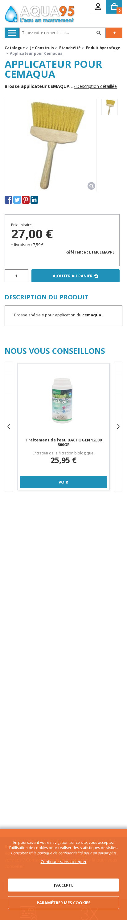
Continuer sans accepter (64, 861)
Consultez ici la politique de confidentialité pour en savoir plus (63, 853)
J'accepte (63, 885)
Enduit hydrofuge (103, 47)
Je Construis (42, 47)
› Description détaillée (95, 86)
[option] (109, 107)
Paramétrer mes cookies (64, 902)
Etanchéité (70, 47)
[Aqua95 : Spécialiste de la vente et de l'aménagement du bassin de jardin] (40, 14)
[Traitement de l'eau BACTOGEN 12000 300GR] (63, 401)
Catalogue (15, 47)
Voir (63, 482)
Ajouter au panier (72, 276)
